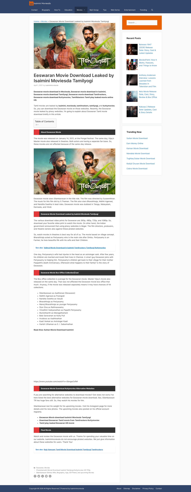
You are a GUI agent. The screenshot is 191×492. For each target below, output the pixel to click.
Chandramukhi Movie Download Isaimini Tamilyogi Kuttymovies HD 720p (63, 470)
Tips (104, 10)
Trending (143, 10)
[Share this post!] (35, 477)
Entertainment (129, 10)
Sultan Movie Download (137, 138)
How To (57, 10)
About (119, 488)
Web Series (115, 10)
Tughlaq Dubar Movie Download (141, 158)
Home (36, 21)
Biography (46, 10)
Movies (79, 10)
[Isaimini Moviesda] (40, 3)
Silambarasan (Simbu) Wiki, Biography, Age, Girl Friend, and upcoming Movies (65, 472)
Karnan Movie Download (137, 148)
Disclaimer (136, 488)
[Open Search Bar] (152, 10)
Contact (34, 10)
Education (68, 10)
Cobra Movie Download (137, 168)
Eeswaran (40, 468)
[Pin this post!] (46, 477)
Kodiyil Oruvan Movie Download (141, 163)
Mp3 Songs (94, 10)
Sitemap (126, 488)
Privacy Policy (148, 488)
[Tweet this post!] (38, 477)
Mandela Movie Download (138, 153)
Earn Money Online (135, 143)
